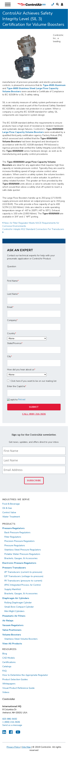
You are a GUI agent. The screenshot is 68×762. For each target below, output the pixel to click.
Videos (5, 692)
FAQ (4, 670)
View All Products (12, 643)
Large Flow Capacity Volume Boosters (23, 132)
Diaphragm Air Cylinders (15, 598)
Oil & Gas (7, 508)
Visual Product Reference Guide (18, 688)
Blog (4, 653)
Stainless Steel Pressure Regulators (22, 549)
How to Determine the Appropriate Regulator (25, 675)
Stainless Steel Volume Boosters (21, 638)
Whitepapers (8, 683)
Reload (21, 399)
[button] (57, 4)
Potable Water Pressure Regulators (22, 554)
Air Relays (7, 620)
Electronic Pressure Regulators (19, 563)
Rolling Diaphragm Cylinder (18, 602)
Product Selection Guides (15, 679)
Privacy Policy (13, 747)
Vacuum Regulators (12, 625)
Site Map (26, 747)
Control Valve (9, 512)
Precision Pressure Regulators (19, 541)
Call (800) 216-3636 (34, 414)
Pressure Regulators (13, 528)
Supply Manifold (12, 589)
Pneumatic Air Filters (13, 615)
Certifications (9, 662)
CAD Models (8, 657)
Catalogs (6, 666)
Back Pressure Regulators (17, 532)
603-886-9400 (9, 718)
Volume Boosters (11, 634)
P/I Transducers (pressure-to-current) (23, 580)
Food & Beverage (11, 503)
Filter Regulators (12, 536)
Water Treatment (11, 516)
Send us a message (12, 725)
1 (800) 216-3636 (11, 722)
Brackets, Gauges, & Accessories (21, 558)
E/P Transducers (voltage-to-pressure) (23, 576)
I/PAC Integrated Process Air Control (22, 584)
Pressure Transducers (14, 567)
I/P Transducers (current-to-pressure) (23, 572)
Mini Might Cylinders (14, 611)
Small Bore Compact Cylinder (19, 606)
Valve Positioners (11, 630)
